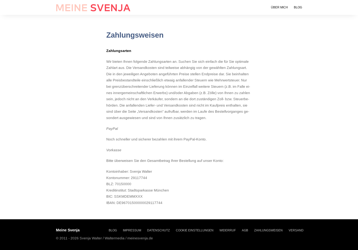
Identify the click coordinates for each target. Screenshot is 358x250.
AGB (245, 230)
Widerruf (227, 230)
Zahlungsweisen (268, 230)
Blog (298, 7)
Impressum (132, 230)
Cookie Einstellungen (194, 230)
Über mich (279, 7)
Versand (296, 230)
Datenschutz (158, 230)
